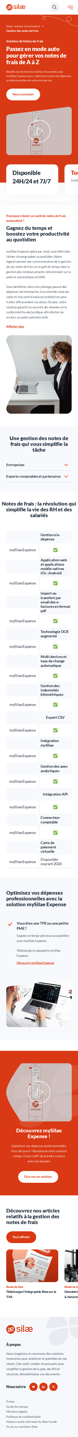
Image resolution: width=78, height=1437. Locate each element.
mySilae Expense (17, 251)
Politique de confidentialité (23, 1416)
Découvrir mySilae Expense (35, 962)
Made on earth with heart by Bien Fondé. (31, 1421)
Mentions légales (16, 1411)
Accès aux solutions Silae (21, 1426)
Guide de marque (17, 1406)
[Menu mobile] (70, 7)
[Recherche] (54, 7)
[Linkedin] (43, 1387)
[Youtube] (33, 1387)
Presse (10, 1401)
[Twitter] (53, 1387)
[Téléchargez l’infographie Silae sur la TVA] (32, 1274)
